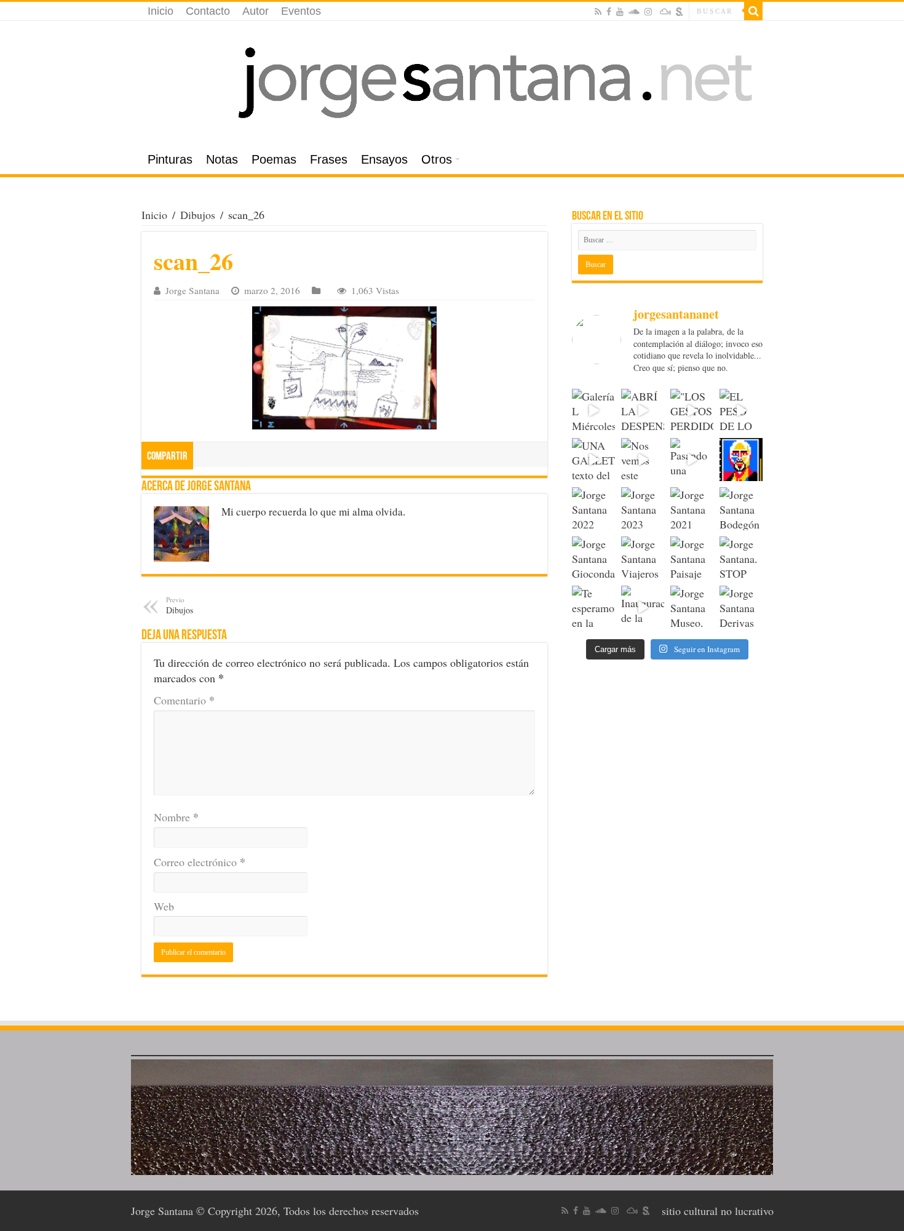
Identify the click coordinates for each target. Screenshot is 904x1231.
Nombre (176, 817)
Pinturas (170, 159)
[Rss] (598, 11)
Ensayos (384, 159)
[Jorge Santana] (452, 83)
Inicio (160, 11)
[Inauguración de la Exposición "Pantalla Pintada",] (642, 607)
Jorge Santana (192, 290)
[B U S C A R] (753, 11)
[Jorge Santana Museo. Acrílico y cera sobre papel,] (691, 607)
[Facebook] (609, 11)
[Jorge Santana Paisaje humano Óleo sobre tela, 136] (691, 558)
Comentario (184, 700)
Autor (255, 11)
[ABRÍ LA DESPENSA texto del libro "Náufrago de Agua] (642, 410)
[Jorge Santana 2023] (642, 508)
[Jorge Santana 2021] (691, 508)
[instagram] (648, 11)
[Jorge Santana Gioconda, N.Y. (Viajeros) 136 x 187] (593, 558)
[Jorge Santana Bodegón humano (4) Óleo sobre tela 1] (741, 508)
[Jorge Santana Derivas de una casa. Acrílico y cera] (741, 607)
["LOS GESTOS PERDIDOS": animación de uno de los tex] (691, 410)
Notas (222, 159)
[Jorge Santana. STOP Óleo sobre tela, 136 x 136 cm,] (741, 558)
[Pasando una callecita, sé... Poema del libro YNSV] (691, 459)
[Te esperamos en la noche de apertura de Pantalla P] (593, 607)
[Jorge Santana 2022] (593, 508)
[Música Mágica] (665, 11)
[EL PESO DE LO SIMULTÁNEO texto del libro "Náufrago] (741, 410)
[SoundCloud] (634, 11)
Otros (436, 159)
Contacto (208, 11)
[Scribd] (679, 11)
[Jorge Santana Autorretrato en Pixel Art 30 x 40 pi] (741, 459)
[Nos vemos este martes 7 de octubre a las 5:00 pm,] (642, 459)
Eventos (301, 11)
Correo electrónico (199, 862)
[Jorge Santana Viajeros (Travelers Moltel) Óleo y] (642, 558)
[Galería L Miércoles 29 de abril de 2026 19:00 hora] (593, 410)
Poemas (274, 159)
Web (164, 906)
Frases (328, 159)
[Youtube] (620, 11)
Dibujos (197, 214)
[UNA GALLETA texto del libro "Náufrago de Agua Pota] (593, 459)
